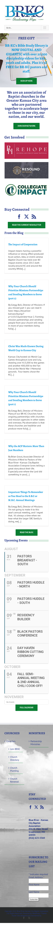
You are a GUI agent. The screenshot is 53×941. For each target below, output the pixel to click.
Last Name (34, 891)
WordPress (36, 913)
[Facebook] (30, 807)
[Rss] (42, 807)
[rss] (34, 216)
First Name (34, 884)
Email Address (36, 877)
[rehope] (26, 143)
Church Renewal (14, 780)
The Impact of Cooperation (22, 244)
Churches (10, 741)
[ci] (26, 182)
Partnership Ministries (36, 743)
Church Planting (14, 769)
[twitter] (26, 216)
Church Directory (14, 758)
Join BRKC (15, 748)
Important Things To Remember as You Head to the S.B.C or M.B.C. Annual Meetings (25, 496)
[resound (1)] (26, 163)
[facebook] (19, 216)
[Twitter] (36, 807)
